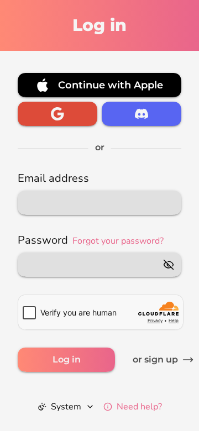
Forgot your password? (118, 241)
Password (91, 240)
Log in (67, 359)
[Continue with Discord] (141, 114)
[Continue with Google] (57, 114)
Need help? (139, 407)
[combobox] (66, 406)
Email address (53, 178)
